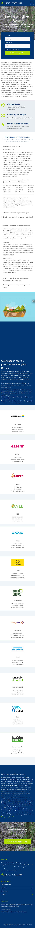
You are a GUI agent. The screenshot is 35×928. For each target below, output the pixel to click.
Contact (4, 888)
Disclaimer (4, 891)
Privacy (3, 894)
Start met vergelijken (17, 842)
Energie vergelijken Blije (8, 817)
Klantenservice (6, 884)
